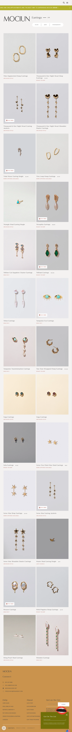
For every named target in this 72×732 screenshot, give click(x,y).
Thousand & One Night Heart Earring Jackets (18, 127)
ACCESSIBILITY (31, 728)
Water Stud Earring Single (46, 561)
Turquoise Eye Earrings (45, 321)
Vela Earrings (9, 465)
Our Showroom (31, 706)
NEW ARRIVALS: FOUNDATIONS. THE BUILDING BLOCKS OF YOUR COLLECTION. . (31, 7)
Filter (36, 24)
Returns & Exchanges (9, 713)
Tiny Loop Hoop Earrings (46, 176)
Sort (45, 24)
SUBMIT (64, 704)
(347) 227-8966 (8, 682)
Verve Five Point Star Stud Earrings (50, 465)
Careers (5, 719)
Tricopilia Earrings (43, 224)
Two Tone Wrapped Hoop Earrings (49, 369)
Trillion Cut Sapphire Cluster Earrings (18, 273)
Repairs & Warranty (9, 709)
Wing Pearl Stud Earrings (13, 658)
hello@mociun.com (11, 685)
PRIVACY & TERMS (20, 728)
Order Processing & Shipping (11, 716)
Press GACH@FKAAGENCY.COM (14, 691)
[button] (64, 3)
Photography (57, 24)
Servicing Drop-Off (11, 688)
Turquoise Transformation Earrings (17, 369)
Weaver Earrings (10, 610)
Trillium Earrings (42, 273)
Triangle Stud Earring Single (14, 224)
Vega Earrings (9, 417)
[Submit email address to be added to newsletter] (65, 719)
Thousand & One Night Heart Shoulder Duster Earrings (51, 127)
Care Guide (6, 703)
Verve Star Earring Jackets (46, 513)
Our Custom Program (33, 716)
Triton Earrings (9, 321)
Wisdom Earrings (43, 658)
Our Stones (30, 709)
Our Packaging (31, 713)
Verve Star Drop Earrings (13, 513)
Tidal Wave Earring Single (14, 176)
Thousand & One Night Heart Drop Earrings (49, 77)
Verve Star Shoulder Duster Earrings (18, 561)
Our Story (30, 703)
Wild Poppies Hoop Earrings (47, 610)
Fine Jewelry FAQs (8, 706)
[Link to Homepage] (17, 18)
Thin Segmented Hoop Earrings (16, 76)
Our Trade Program (33, 719)
